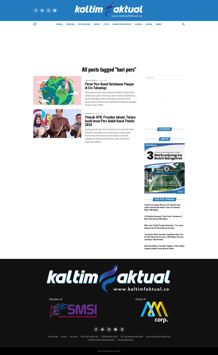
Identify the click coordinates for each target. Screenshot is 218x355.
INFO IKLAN (74, 336)
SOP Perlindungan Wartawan (131, 336)
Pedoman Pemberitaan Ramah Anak (101, 340)
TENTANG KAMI (53, 336)
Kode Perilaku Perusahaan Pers (158, 336)
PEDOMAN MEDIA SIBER (109, 336)
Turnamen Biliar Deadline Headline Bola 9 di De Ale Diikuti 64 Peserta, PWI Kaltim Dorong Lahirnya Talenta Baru (163, 237)
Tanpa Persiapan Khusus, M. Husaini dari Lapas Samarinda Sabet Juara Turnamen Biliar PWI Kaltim (162, 207)
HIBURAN (149, 24)
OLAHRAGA (138, 24)
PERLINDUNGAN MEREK (125, 340)
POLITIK (106, 24)
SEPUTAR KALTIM (84, 24)
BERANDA (59, 24)
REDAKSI (64, 336)
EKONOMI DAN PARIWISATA (122, 24)
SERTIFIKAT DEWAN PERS (89, 336)
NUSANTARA (70, 24)
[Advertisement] (109, 46)
